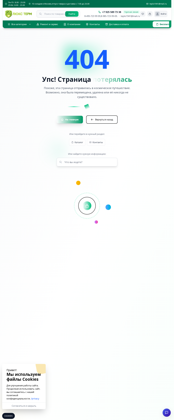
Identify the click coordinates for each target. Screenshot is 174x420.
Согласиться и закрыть (24, 405)
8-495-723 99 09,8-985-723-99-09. (101, 16)
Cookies (8, 416)
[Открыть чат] (167, 413)
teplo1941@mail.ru (130, 16)
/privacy (35, 398)
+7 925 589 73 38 (111, 12)
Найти (72, 13)
